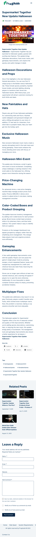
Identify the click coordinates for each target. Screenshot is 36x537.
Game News (28, 21)
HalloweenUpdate (9, 367)
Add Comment (7, 480)
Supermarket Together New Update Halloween (17, 371)
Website (4, 472)
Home (5, 525)
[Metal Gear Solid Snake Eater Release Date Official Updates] (9, 419)
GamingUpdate (8, 364)
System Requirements (26, 525)
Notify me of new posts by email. (15, 510)
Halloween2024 (21, 364)
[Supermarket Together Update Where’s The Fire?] (9, 394)
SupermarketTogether (10, 374)
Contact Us (6, 534)
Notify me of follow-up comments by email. (18, 505)
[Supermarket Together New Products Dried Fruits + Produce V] (26, 394)
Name (4, 456)
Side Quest (13, 525)
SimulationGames (22, 367)
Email (4, 464)
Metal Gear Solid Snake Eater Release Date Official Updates (9, 427)
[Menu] (31, 3)
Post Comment (8, 515)
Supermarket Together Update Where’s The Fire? (8, 403)
